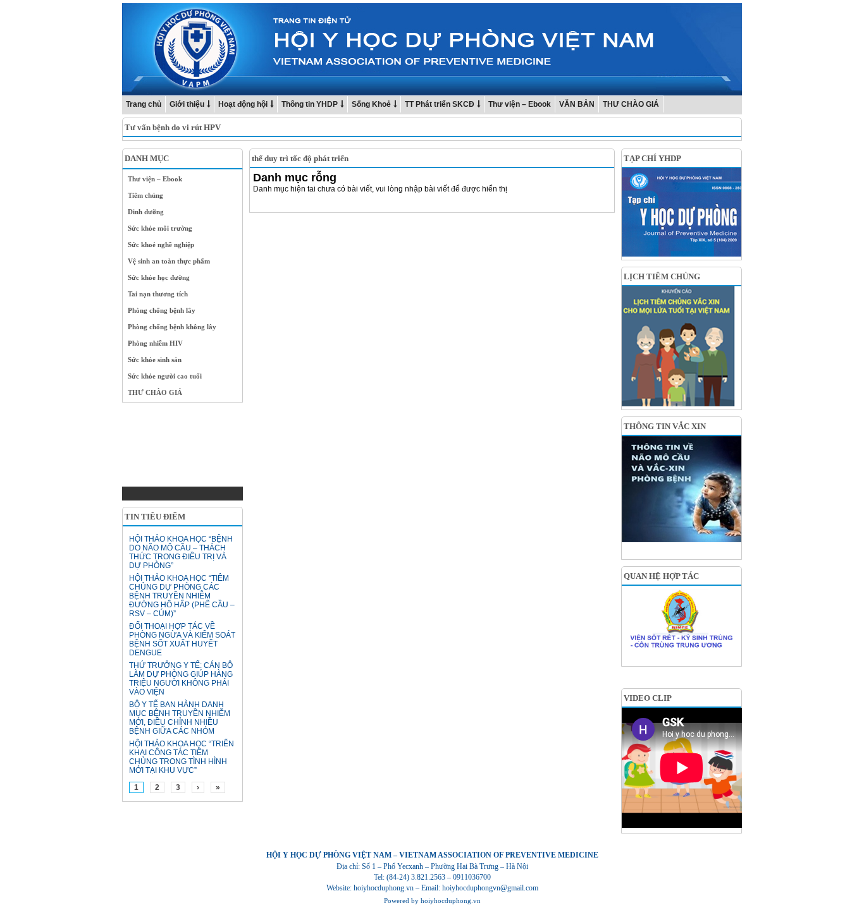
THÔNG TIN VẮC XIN (665, 426)
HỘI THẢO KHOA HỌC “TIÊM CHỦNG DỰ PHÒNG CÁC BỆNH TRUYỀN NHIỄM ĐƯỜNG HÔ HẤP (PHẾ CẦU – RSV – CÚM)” (182, 596)
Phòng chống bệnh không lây (172, 327)
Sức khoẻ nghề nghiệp (161, 244)
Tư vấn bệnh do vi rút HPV (173, 127)
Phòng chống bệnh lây (161, 310)
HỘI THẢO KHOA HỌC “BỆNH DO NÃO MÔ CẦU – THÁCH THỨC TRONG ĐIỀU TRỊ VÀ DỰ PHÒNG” (181, 552)
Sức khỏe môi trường (160, 228)
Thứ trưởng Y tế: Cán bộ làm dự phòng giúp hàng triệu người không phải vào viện (181, 678)
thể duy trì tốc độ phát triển (300, 158)
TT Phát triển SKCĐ (439, 104)
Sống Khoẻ (371, 104)
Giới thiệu (187, 104)
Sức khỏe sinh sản (155, 359)
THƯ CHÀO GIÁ (631, 104)
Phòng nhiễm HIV (155, 343)
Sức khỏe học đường (159, 277)
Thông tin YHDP (309, 104)
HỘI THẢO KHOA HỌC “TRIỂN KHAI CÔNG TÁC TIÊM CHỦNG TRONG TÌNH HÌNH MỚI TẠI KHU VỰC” (181, 757)
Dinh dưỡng (146, 211)
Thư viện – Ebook (519, 104)
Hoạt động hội (243, 104)
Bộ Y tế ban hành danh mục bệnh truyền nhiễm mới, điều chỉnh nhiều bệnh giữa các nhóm (179, 718)
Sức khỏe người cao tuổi (165, 376)
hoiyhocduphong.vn (451, 900)
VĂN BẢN (577, 104)
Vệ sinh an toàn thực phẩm (169, 261)
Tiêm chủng (145, 195)
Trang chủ (143, 104)
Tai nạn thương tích (158, 294)
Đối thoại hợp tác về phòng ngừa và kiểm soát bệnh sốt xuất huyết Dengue (182, 639)
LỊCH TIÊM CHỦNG (662, 276)
